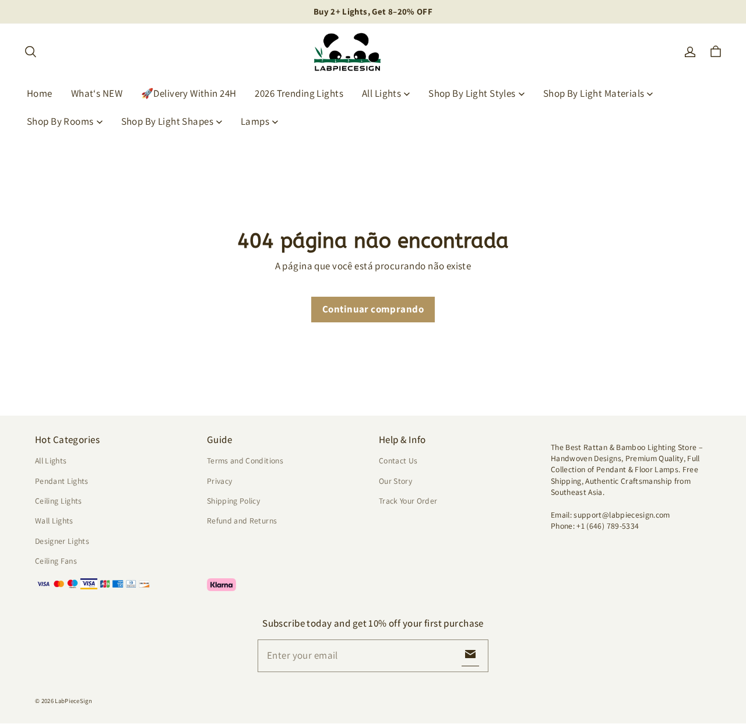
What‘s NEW (96, 93)
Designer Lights (62, 541)
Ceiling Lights (58, 500)
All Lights (381, 93)
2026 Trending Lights (299, 93)
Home (39, 93)
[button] (30, 52)
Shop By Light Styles (472, 93)
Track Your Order (408, 500)
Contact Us (398, 460)
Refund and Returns (242, 520)
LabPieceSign (73, 701)
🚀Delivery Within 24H (189, 93)
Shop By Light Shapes (167, 121)
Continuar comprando (373, 309)
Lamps (255, 121)
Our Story (395, 481)
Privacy (219, 481)
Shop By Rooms (60, 121)
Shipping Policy (233, 500)
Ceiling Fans (56, 561)
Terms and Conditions (245, 460)
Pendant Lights (62, 481)
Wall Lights (54, 520)
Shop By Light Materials (594, 93)
